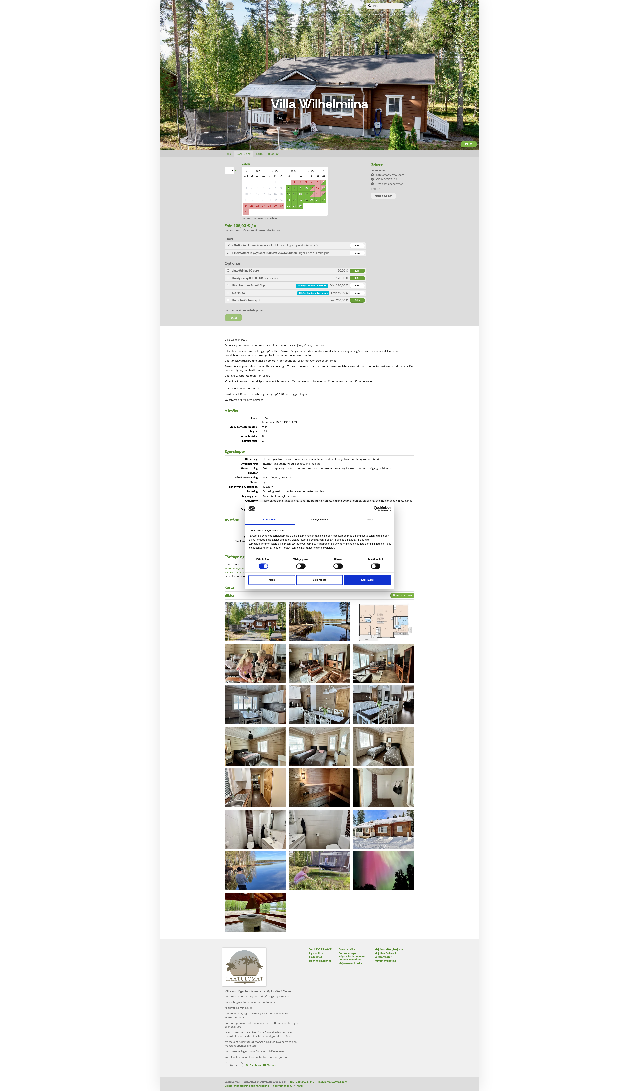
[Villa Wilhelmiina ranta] (319, 621)
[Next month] (323, 171)
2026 (275, 171)
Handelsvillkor (383, 195)
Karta (259, 154)
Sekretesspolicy (282, 1085)
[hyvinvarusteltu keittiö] (255, 704)
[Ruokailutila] (383, 704)
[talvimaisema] (383, 829)
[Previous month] (246, 171)
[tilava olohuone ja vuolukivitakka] (319, 663)
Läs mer (234, 1065)
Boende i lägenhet (320, 960)
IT (354, 5)
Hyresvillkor (316, 953)
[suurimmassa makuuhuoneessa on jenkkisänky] (255, 746)
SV (338, 5)
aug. (258, 171)
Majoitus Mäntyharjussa (389, 949)
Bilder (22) (274, 154)
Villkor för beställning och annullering (247, 1085)
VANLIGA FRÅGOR (320, 949)
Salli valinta (319, 580)
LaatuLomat (325, 14)
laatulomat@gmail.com (239, 568)
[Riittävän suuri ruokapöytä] (319, 704)
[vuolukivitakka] (383, 663)
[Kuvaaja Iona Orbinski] (383, 870)
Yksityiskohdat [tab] (319, 519)
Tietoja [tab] (369, 519)
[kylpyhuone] (383, 787)
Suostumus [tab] (269, 519)
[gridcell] (246, 182)
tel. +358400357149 (302, 1082)
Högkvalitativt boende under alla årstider (362, 14)
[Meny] (410, 6)
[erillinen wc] (255, 829)
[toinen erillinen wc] (319, 829)
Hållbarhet (315, 957)
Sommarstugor (348, 953)
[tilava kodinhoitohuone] (255, 787)
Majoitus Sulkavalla (386, 953)
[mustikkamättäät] (319, 870)
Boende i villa (347, 949)
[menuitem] (385, 6)
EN (332, 5)
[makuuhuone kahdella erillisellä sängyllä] (319, 746)
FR (359, 5)
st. (236, 170)
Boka (228, 154)
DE (343, 5)
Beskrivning (243, 154)
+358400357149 (235, 572)
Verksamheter (383, 957)
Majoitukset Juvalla (350, 963)
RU (349, 5)
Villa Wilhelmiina (402, 14)
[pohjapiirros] (383, 621)
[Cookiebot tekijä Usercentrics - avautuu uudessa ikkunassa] (376, 508)
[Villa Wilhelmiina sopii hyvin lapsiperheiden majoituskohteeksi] (255, 663)
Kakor (300, 1085)
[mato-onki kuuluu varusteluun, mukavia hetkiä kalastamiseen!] (255, 870)
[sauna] (319, 787)
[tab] (295, 245)
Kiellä (271, 580)
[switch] (301, 566)
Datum (246, 164)
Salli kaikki (367, 580)
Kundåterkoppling (385, 960)
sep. (293, 171)
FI (327, 5)
